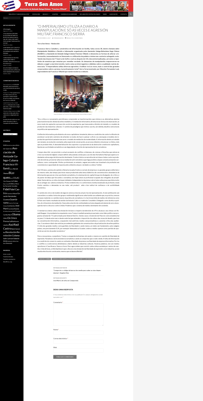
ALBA (5, 145)
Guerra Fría (12, 203)
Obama (16, 214)
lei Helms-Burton (7, 211)
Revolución (11, 232)
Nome (56, 329)
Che (4, 181)
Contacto (123, 14)
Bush (11, 178)
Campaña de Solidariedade (69, 14)
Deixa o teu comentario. (75, 38)
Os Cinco (12, 218)
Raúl (11, 224)
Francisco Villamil (12, 193)
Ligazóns (55, 14)
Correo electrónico (60, 338)
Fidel (6, 189)
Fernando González (11, 186)
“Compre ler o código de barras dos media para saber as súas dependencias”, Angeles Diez (77, 270)
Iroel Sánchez (11, 206)
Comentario (58, 302)
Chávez (8, 181)
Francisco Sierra (44, 259)
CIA (12, 181)
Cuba (15, 181)
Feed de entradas (8, 256)
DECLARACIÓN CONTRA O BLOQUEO (90, 14)
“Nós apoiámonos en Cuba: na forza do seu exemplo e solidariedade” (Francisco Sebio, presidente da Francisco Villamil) (11, 96)
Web (55, 347)
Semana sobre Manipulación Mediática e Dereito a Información (73, 259)
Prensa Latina (8, 221)
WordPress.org (7, 262)
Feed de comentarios (9, 259)
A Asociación (113, 14)
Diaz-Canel (6, 184)
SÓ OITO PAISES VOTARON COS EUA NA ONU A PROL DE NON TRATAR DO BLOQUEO (11, 70)
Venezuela (9, 243)
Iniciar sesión (7, 254)
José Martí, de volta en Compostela (65, 279)
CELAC (16, 178)
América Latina (11, 145)
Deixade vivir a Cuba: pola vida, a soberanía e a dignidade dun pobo (11, 106)
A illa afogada (6, 29)
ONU (5, 218)
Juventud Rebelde (13, 209)
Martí (10, 215)
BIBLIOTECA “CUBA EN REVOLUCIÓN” (19, 14)
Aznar (11, 169)
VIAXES (105, 14)
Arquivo (45, 14)
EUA (11, 184)
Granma (6, 199)
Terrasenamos (58, 38)
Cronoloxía (36, 14)
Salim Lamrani (8, 238)
